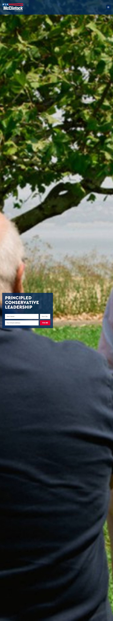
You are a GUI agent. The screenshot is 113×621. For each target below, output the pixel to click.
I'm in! (45, 323)
